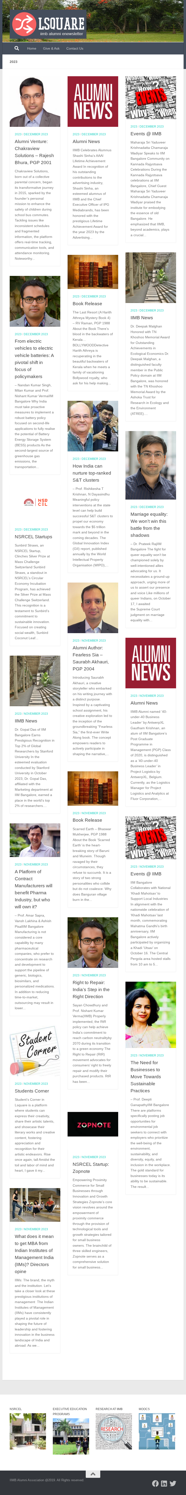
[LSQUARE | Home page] (48, 24)
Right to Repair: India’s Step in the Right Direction (91, 989)
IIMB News (142, 317)
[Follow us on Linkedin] (164, 1483)
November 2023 (94, 640)
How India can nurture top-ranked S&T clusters (92, 473)
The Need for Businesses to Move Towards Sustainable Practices (146, 1076)
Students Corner (32, 1090)
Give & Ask (51, 48)
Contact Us (74, 48)
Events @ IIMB (146, 133)
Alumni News (86, 141)
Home (31, 48)
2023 (18, 134)
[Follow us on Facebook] (155, 1483)
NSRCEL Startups (33, 536)
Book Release (87, 303)
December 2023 (36, 134)
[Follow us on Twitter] (173, 1483)
